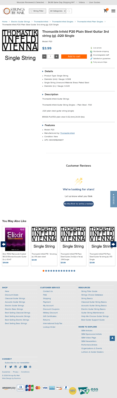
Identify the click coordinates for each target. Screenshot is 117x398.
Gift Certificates (50, 316)
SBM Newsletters (88, 341)
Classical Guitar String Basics (94, 302)
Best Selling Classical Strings (17, 313)
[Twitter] (11, 367)
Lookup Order (49, 327)
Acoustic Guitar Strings (15, 302)
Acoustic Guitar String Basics (94, 306)
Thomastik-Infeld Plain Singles (90, 22)
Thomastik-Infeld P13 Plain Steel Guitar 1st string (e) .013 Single (101, 257)
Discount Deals (11, 295)
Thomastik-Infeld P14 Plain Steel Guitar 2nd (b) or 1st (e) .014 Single (72, 257)
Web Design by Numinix (11, 378)
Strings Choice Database (92, 295)
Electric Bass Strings (14, 309)
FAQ (45, 295)
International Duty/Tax (52, 323)
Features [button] (50, 125)
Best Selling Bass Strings (16, 323)
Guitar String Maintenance (92, 313)
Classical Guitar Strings (15, 298)
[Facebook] (6, 367)
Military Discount (50, 313)
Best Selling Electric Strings (17, 320)
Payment (47, 302)
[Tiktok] (20, 367)
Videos (82, 2)
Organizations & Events (91, 348)
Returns (46, 320)
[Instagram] (15, 367)
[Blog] (30, 367)
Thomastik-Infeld (41, 22)
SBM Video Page (88, 338)
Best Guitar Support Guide (93, 320)
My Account (48, 306)
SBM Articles (86, 331)
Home (4, 22)
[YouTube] (25, 367)
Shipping (47, 298)
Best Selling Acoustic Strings (17, 316)
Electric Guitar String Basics (93, 309)
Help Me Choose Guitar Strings (95, 316)
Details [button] (49, 71)
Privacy (15, 372)
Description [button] (51, 94)
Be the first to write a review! (78, 203)
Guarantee (6, 372)
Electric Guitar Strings (20, 22)
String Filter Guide (89, 291)
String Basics (87, 298)
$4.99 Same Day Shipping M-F (61, 2)
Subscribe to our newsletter (17, 363)
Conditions (25, 372)
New (7, 291)
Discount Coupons (51, 309)
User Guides (94, 2)
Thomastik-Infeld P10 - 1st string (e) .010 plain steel (44, 255)
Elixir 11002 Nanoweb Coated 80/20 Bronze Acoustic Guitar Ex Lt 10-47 (14, 257)
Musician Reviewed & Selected (30, 2)
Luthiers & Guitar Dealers (92, 352)
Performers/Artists (89, 345)
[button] (113, 199)
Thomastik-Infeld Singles (62, 22)
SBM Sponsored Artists (91, 334)
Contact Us (48, 291)
